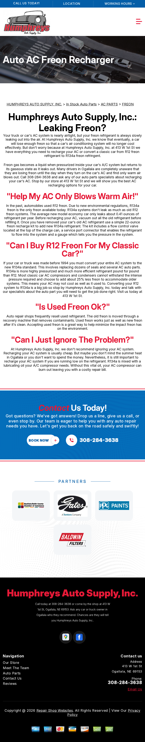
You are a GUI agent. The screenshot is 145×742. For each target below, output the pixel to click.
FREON (128, 104)
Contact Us (12, 678)
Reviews (10, 684)
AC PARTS (109, 104)
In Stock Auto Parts (81, 104)
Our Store (11, 663)
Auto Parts (12, 673)
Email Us (135, 689)
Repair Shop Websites (54, 710)
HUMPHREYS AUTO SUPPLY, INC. (34, 104)
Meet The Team (16, 668)
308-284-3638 (39, 177)
